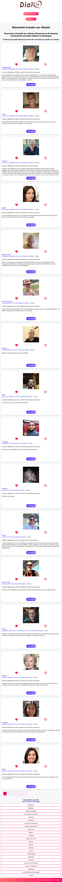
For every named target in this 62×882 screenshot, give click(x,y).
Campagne (31, 869)
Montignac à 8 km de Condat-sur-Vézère (14, 443)
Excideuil (31, 848)
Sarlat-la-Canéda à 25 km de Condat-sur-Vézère (17, 677)
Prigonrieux (31, 829)
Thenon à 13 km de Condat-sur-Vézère (14, 537)
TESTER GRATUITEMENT (31, 13)
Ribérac (31, 832)
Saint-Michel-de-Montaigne (31, 872)
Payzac (31, 851)
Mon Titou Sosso (7, 301)
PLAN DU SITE (48, 880)
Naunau (4, 348)
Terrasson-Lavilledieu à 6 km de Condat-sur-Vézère (18, 69)
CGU (41, 880)
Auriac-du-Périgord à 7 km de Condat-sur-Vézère (17, 396)
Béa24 (4, 769)
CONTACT (58, 880)
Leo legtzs (5, 442)
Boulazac (31, 820)
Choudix (4, 488)
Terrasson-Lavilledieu (31, 823)
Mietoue (4, 676)
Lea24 (4, 208)
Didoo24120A (6, 254)
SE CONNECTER (31, 19)
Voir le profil (31, 84)
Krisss (4, 629)
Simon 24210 (6, 582)
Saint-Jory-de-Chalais (31, 863)
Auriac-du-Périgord (31, 866)
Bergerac (31, 808)
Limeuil (31, 875)
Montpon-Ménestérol (31, 826)
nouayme (5, 722)
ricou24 (4, 161)
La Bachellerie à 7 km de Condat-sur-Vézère (15, 303)
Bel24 (3, 395)
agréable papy (6, 67)
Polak (3, 535)
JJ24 (3, 114)
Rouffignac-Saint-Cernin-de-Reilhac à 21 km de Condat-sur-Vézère (22, 630)
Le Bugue (31, 835)
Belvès (31, 844)
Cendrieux (31, 857)
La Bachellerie (31, 854)
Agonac (31, 841)
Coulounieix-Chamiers (31, 814)
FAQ (38, 880)
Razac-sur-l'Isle (31, 838)
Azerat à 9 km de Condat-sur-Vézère (13, 490)
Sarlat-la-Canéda (31, 811)
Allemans (31, 860)
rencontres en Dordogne (32, 801)
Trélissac (31, 817)
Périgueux (31, 805)
